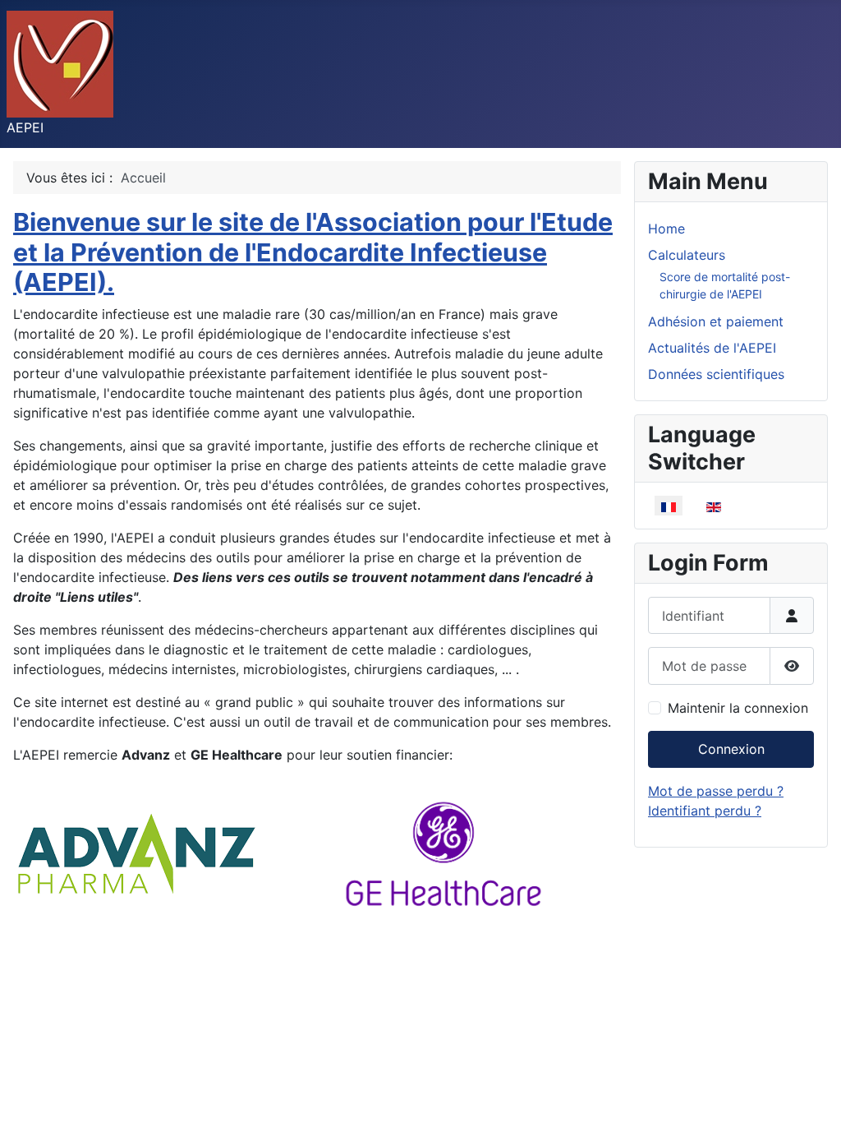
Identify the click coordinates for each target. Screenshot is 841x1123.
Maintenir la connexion (738, 708)
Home (666, 228)
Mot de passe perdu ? (716, 791)
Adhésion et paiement (716, 321)
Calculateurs (686, 255)
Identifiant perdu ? (704, 810)
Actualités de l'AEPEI (712, 348)
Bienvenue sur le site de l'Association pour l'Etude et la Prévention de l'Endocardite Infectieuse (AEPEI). (313, 252)
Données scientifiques (716, 374)
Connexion (731, 749)
